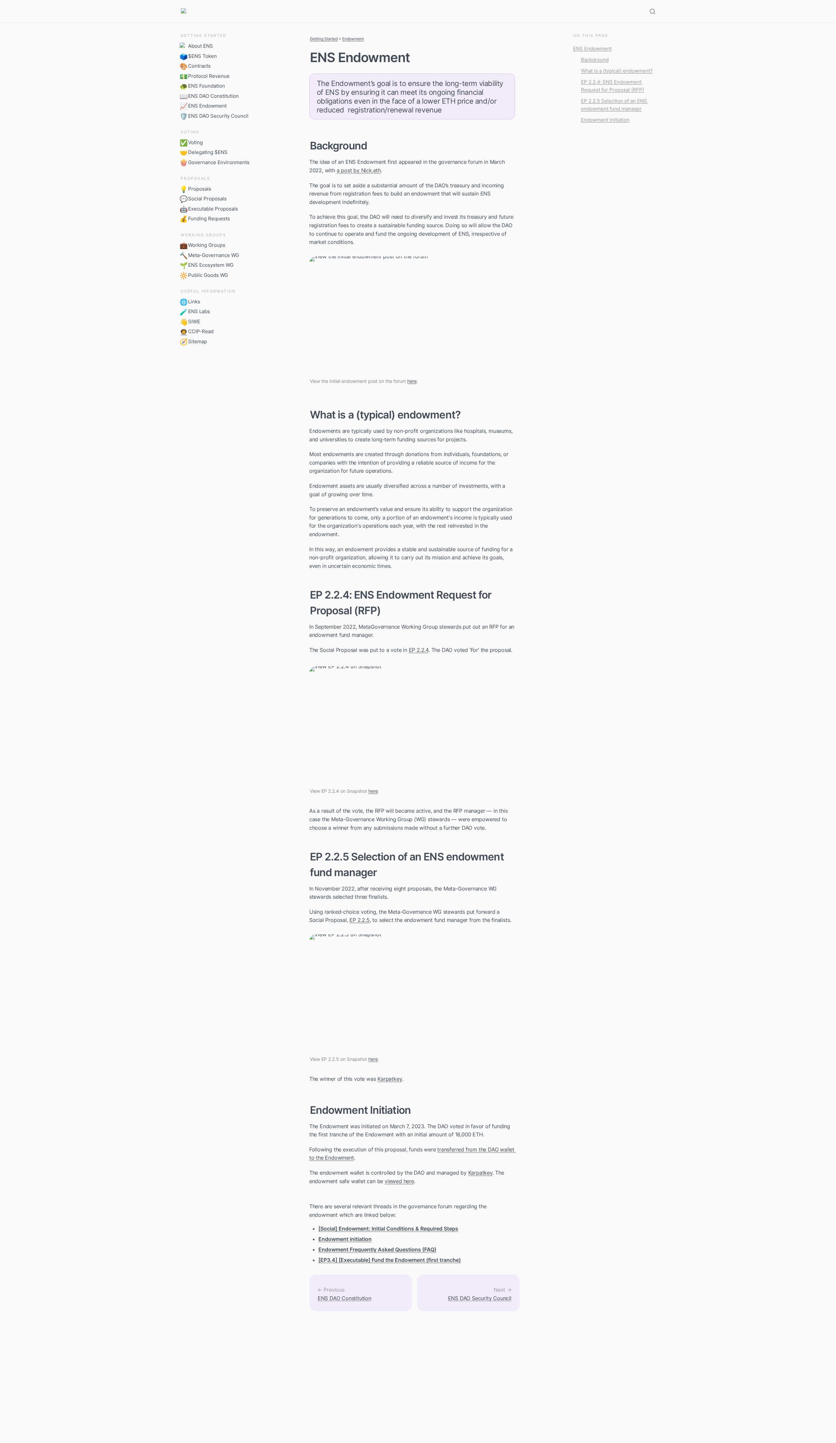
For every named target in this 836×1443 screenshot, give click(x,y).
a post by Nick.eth (359, 170)
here (412, 381)
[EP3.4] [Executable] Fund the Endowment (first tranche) (389, 1260)
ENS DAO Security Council (479, 1298)
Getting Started (324, 38)
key (398, 1079)
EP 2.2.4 (418, 650)
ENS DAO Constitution (344, 1298)
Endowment (353, 38)
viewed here (399, 1181)
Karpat (386, 1079)
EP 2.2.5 (359, 920)
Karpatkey (480, 1172)
